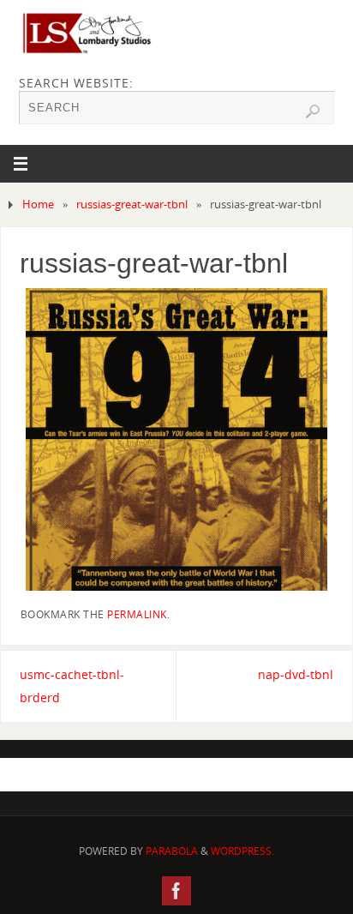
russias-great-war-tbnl (132, 204)
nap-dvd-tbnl (295, 674)
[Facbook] (176, 890)
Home (38, 204)
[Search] (312, 111)
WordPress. (242, 851)
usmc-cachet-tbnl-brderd (72, 686)
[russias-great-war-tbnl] (177, 439)
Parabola (172, 851)
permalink (137, 614)
